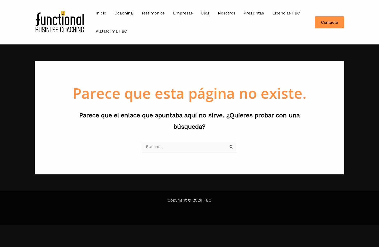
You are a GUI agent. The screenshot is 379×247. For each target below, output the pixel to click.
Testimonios (153, 13)
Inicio (101, 13)
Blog (205, 13)
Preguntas (254, 13)
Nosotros (226, 13)
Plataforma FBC (111, 31)
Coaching (123, 13)
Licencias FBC (286, 13)
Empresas (183, 13)
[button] (329, 22)
